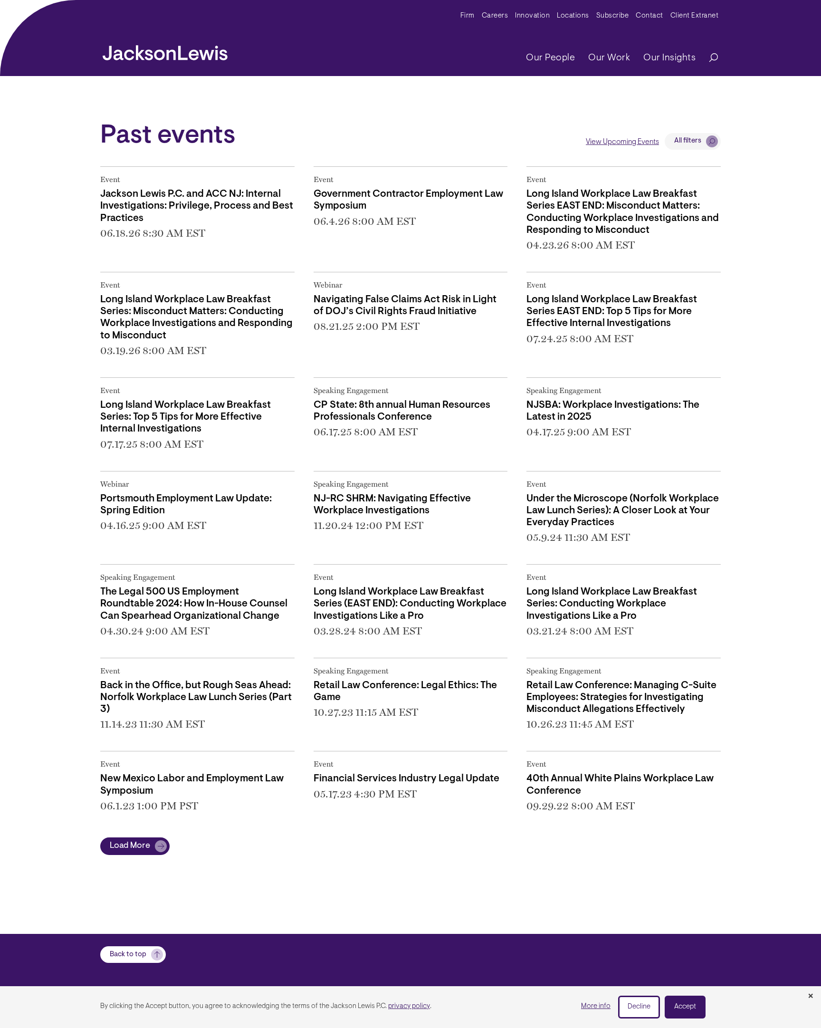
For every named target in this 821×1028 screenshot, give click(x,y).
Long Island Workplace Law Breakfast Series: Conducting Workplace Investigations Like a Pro (611, 604)
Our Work (609, 58)
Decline (639, 1006)
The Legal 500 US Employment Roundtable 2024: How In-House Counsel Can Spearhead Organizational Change (193, 604)
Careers (495, 15)
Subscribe (612, 15)
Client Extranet (694, 15)
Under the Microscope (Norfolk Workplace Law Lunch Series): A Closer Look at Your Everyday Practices (622, 511)
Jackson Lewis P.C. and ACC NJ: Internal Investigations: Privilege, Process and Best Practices (196, 206)
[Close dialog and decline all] (810, 996)
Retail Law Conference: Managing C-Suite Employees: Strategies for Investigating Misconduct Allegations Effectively (621, 697)
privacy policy (409, 1006)
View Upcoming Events (622, 142)
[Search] (708, 58)
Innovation (532, 15)
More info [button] (596, 1006)
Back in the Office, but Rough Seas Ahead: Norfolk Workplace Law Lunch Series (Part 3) (196, 697)
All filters (687, 140)
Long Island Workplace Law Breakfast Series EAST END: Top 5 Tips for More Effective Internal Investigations (611, 311)
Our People (550, 58)
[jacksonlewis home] (165, 50)
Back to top (128, 954)
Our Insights (669, 58)
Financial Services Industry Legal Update (406, 779)
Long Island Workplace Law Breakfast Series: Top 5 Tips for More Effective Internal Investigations (185, 417)
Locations (573, 15)
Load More (130, 846)
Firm (467, 15)
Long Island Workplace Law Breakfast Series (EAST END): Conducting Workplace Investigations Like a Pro (410, 604)
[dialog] (410, 1007)
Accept (685, 1006)
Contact (649, 15)
